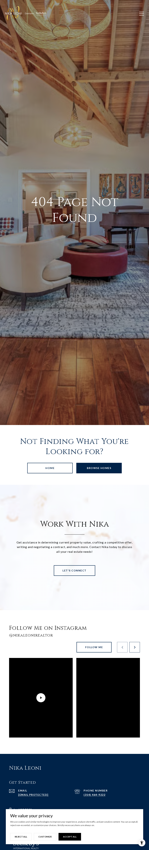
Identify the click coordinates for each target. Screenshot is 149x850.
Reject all (21, 836)
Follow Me (94, 647)
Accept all (69, 836)
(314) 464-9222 (94, 794)
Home (50, 468)
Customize (45, 836)
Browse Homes (99, 468)
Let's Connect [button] (74, 570)
